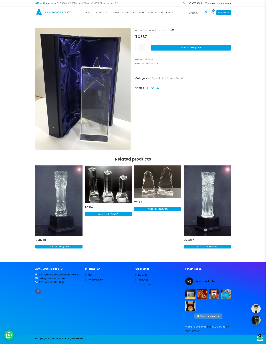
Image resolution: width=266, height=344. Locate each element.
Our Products (118, 12)
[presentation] (37, 212)
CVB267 (189, 240)
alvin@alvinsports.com (219, 3)
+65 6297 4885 (194, 3)
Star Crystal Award (172, 78)
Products (149, 30)
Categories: (142, 78)
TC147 (138, 202)
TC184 (89, 207)
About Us (101, 12)
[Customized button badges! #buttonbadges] (226, 294)
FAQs (90, 275)
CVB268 (40, 240)
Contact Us (138, 12)
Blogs (169, 12)
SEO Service (218, 326)
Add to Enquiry (191, 47)
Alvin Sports (59, 338)
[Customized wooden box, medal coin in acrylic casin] (190, 306)
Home (89, 12)
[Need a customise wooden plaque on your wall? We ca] (190, 294)
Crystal (160, 30)
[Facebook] (38, 291)
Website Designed (195, 326)
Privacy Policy (95, 279)
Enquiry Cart (223, 12)
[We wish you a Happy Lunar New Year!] (202, 294)
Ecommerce (155, 12)
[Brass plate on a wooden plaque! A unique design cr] (214, 294)
